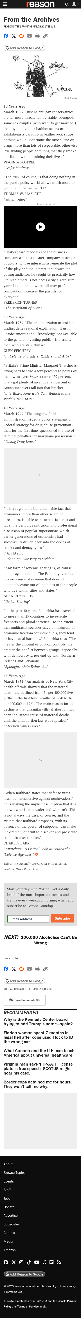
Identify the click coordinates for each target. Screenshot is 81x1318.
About (8, 1164)
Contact (9, 1232)
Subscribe (62, 918)
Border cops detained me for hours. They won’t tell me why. (38, 1084)
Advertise (11, 1215)
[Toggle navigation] (5, 4)
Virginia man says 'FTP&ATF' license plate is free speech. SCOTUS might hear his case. (38, 1068)
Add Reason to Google (26, 48)
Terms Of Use (14, 1291)
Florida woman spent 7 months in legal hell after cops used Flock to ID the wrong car (38, 1037)
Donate (9, 1206)
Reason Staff (11, 26)
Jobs (7, 1198)
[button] (75, 4)
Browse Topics (14, 1172)
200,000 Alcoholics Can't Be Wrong (40, 940)
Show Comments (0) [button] (26, 1000)
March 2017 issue (44, 26)
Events (9, 1181)
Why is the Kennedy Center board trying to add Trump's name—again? (38, 1021)
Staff (7, 1189)
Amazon (10, 1249)
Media (8, 1241)
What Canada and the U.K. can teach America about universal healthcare (39, 1053)
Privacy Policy (67, 1286)
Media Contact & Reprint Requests (28, 989)
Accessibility (49, 1286)
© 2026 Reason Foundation (21, 1286)
